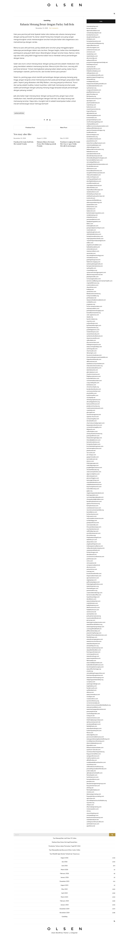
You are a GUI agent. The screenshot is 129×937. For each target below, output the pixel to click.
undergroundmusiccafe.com (95, 822)
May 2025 (64, 889)
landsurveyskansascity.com (95, 648)
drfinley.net (90, 788)
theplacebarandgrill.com (94, 537)
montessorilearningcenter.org (95, 752)
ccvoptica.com (91, 682)
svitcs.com (90, 561)
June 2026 (64, 865)
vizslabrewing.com (92, 215)
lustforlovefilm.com (92, 395)
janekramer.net (91, 450)
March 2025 (64, 897)
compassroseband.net (93, 565)
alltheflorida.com (92, 760)
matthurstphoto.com (93, 758)
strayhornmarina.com (93, 374)
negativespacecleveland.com (95, 493)
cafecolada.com (91, 340)
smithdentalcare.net (93, 819)
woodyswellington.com (94, 724)
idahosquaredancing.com (94, 202)
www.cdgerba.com (92, 735)
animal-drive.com (92, 569)
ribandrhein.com (92, 287)
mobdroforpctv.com (93, 332)
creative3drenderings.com (94, 593)
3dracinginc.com (91, 353)
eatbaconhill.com (92, 60)
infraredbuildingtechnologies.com (97, 158)
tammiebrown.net (92, 459)
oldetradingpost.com (93, 147)
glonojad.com (91, 412)
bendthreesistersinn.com (94, 501)
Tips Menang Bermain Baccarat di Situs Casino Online (64, 850)
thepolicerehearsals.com (94, 359)
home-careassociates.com (94, 306)
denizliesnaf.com (92, 554)
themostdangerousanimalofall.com (97, 357)
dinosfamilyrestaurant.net (94, 156)
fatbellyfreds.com (92, 726)
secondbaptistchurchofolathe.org (97, 800)
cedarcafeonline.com (93, 45)
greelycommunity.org (93, 406)
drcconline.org (91, 535)
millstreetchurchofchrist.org (95, 766)
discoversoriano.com (93, 342)
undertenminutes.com (93, 50)
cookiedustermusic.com (94, 508)
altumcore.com (91, 567)
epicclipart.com (91, 101)
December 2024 (64, 908)
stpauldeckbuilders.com (94, 650)
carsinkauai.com (91, 764)
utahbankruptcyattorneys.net (96, 196)
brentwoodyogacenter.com (95, 675)
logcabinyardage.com (93, 597)
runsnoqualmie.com (93, 654)
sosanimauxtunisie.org (93, 109)
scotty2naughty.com (93, 419)
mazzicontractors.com (93, 718)
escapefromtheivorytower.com (96, 173)
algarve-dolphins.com (93, 474)
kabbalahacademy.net (93, 247)
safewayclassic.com (92, 73)
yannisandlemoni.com (93, 219)
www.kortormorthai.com (94, 641)
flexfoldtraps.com (92, 637)
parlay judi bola (19, 113)
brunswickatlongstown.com (95, 446)
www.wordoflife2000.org (94, 200)
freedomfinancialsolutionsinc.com (97, 635)
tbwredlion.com (91, 745)
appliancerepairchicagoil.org (95, 77)
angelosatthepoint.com (94, 544)
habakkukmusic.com (93, 610)
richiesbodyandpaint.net (94, 33)
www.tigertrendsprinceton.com (96, 622)
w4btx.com (90, 243)
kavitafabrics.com (92, 512)
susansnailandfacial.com (94, 618)
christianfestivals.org (93, 469)
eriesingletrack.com (92, 226)
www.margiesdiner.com (93, 658)
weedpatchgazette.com (94, 221)
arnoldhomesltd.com (93, 183)
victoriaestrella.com (92, 525)
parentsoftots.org (92, 590)
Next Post (63, 127)
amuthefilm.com (92, 393)
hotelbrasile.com (92, 132)
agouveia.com (91, 798)
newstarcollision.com (93, 251)
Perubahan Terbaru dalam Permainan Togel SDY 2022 (64, 846)
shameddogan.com (92, 588)
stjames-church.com (93, 416)
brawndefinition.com (93, 378)
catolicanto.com (91, 291)
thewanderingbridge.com (94, 438)
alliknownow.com (92, 361)
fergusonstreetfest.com (94, 754)
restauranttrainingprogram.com (96, 272)
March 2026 (64, 869)
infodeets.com (91, 39)
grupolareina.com (92, 141)
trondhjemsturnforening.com (95, 741)
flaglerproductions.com (94, 376)
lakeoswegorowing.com (94, 794)
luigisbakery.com (92, 686)
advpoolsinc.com (92, 542)
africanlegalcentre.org (93, 402)
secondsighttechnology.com (95, 255)
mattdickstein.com (92, 603)
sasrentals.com (91, 253)
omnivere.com (91, 52)
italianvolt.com (91, 211)
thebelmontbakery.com (94, 71)
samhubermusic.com (93, 824)
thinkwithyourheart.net (94, 194)
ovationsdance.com (92, 285)
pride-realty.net (91, 771)
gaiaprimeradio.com (93, 457)
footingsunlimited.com (93, 652)
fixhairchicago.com (92, 552)
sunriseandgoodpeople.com (95, 497)
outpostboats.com (92, 323)
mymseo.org (90, 802)
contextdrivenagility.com (94, 427)
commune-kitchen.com (93, 391)
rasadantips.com (92, 54)
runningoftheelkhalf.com (94, 629)
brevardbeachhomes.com (94, 170)
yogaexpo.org (91, 304)
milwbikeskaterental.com (94, 484)
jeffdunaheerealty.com (93, 631)
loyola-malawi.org (92, 319)
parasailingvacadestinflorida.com (96, 769)
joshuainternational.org (94, 616)
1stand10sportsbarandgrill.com (96, 240)
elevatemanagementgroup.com (96, 783)
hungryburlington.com (93, 444)
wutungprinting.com (93, 480)
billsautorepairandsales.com (95, 747)
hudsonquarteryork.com (94, 730)
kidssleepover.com (92, 64)
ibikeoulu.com (91, 429)
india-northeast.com (93, 177)
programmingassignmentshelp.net (97, 62)
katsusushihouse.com (93, 404)
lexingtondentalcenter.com (95, 266)
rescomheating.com (93, 813)
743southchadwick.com (94, 175)
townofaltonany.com (93, 489)
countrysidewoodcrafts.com (95, 75)
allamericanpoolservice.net (95, 274)
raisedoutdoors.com (93, 192)
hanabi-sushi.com (92, 688)
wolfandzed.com (91, 690)
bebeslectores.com (92, 151)
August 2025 (64, 885)
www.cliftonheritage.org (94, 669)
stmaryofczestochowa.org (94, 433)
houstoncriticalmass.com (94, 355)
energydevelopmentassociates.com (97, 164)
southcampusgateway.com (95, 122)
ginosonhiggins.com (93, 478)
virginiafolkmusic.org (93, 283)
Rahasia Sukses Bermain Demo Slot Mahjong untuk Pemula (46, 144)
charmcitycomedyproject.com (96, 423)
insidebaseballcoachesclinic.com (96, 762)
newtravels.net (91, 67)
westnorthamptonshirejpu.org (96, 130)
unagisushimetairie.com (94, 90)
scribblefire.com (91, 302)
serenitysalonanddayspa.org (95, 43)
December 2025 (64, 881)
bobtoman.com (91, 107)
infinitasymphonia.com (93, 399)
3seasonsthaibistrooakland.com (96, 300)
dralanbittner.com (92, 217)
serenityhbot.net (92, 614)
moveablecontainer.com (94, 139)
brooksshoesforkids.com (94, 573)
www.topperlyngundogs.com (95, 626)
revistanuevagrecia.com (94, 414)
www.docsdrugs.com (93, 656)
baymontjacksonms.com (94, 486)
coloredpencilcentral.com (94, 185)
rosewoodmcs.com (92, 699)
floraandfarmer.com (92, 166)
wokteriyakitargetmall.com (95, 264)
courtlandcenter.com (93, 529)
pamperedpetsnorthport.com (95, 228)
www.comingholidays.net (94, 346)
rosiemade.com (91, 230)
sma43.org (90, 671)
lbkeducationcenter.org (93, 293)
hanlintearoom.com (92, 777)
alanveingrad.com (92, 476)
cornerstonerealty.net (93, 703)
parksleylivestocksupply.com (95, 310)
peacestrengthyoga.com (94, 633)
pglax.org (89, 491)
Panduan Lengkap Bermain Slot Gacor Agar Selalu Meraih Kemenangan (70, 144)
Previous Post (30, 127)
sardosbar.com (91, 209)
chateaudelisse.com (92, 124)
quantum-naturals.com (93, 749)
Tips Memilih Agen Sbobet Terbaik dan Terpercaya (65, 854)
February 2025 (64, 901)
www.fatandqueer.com (93, 643)
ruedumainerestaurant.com (95, 408)
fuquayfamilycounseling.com (95, 796)
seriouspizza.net (91, 563)
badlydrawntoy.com (93, 605)
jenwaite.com (91, 781)
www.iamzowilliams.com (94, 707)
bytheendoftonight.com (94, 325)
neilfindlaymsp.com (92, 531)
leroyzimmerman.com (93, 786)
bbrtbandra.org (91, 96)
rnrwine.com (90, 792)
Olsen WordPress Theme (59, 933)
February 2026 (64, 873)
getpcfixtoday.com (92, 94)
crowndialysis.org (92, 270)
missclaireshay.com (92, 26)
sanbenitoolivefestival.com (95, 336)
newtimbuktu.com (92, 56)
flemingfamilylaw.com (93, 790)
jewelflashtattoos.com (93, 92)
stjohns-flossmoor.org (93, 503)
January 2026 (64, 877)
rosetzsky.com (91, 410)
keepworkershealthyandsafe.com (97, 84)
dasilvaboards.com (92, 370)
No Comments (53, 28)
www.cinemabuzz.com (93, 694)
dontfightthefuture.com (94, 181)
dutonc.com (90, 461)
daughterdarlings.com (93, 37)
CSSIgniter (74, 933)
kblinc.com (90, 223)
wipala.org (90, 317)
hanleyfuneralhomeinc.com (95, 236)
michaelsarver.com (92, 257)
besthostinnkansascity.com (95, 817)
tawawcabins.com (92, 204)
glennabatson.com (92, 372)
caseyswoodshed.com (93, 550)
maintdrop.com (91, 105)
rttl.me (89, 811)
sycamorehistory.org (93, 701)
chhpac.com (90, 805)
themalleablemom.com (93, 440)
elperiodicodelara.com (93, 30)
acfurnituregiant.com (93, 47)
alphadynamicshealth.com (94, 773)
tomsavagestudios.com (94, 279)
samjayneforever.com (93, 756)
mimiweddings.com (92, 815)
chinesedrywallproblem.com (95, 499)
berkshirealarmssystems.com (95, 213)
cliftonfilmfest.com (92, 187)
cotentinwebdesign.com (94, 145)
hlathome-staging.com (93, 262)
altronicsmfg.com (92, 58)
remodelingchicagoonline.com (96, 673)
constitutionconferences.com (95, 556)
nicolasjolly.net (91, 397)
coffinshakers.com (92, 431)
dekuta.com (90, 692)
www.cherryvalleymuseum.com (96, 143)
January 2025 (64, 905)
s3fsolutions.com (92, 168)
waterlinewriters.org (93, 586)
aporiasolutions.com (93, 578)
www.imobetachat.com (93, 601)
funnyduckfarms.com (93, 779)
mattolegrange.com (93, 465)
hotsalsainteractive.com (94, 41)
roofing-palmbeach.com (94, 179)
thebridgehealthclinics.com (95, 584)
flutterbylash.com (92, 775)
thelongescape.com (92, 463)
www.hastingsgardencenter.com (96, 709)
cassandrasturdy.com (93, 334)
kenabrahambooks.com (94, 389)
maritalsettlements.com (94, 482)
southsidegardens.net (93, 713)
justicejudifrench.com (93, 436)
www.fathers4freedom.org (94, 624)
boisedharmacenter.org (94, 313)
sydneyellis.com (91, 268)
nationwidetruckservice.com (95, 518)
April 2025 (64, 893)
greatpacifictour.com (93, 522)
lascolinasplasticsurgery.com (95, 667)
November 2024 (64, 912)
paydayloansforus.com (93, 69)
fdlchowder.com (91, 660)
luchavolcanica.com (92, 514)
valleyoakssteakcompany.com (96, 548)
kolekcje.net (90, 289)
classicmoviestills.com (93, 338)
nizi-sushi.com (91, 452)
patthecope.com (91, 559)
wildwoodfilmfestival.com (94, 128)
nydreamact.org (91, 88)
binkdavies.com (91, 385)
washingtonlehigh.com (93, 684)
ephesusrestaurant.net (93, 722)
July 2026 (64, 862)
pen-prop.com (91, 620)
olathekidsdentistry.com (94, 234)
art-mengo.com (91, 455)
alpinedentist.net (92, 113)
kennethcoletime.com (93, 442)
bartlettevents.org (92, 137)
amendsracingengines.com (95, 639)
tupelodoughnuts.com (93, 232)
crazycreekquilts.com (93, 383)
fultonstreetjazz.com (93, 134)
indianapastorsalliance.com (95, 546)
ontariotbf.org (91, 79)
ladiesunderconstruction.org (95, 149)
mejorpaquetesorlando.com (95, 238)
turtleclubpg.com (92, 520)
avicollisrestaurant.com (93, 533)
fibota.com (90, 732)
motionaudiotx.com (93, 809)
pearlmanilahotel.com (93, 103)
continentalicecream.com (94, 380)
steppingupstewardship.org (95, 679)
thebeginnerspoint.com (94, 344)
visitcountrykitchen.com (94, 472)
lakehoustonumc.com (93, 607)
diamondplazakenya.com (94, 743)
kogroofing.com (91, 111)
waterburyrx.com (92, 539)
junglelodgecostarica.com (94, 467)
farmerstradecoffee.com (94, 595)
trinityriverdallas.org (93, 296)
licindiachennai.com (92, 35)
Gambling (47, 20)
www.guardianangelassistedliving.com (98, 739)
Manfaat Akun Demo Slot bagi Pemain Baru (64, 842)
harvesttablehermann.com (95, 160)
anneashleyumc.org (92, 646)
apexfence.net (91, 826)
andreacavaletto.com (93, 308)
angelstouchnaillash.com (94, 245)
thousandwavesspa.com (94, 527)
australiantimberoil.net (93, 154)
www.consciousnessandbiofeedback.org (99, 705)
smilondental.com (92, 249)
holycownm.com (92, 516)
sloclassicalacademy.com (94, 368)
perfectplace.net (91, 298)
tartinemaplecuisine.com (94, 448)
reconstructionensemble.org (95, 510)
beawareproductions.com (94, 425)
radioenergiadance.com (94, 115)
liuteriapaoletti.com (92, 495)
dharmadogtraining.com (94, 807)
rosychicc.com (91, 321)
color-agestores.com (93, 315)
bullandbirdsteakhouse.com (95, 665)
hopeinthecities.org (92, 327)
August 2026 (64, 858)
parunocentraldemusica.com (95, 737)
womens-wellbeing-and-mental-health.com (99, 281)
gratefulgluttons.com (93, 330)
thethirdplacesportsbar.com (95, 720)
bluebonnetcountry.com (94, 98)
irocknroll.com (91, 198)
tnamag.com (90, 571)
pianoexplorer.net (92, 711)
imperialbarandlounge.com (95, 190)
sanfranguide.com (92, 349)
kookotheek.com (92, 117)
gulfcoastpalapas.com (93, 582)
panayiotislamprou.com (94, 120)
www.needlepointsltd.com (94, 663)
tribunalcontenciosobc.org (94, 366)
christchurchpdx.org (93, 387)
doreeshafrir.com (92, 421)
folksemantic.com (92, 207)
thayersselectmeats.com (94, 576)
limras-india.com (91, 28)
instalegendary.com (92, 81)
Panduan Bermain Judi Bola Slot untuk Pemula (23, 143)
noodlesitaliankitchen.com (94, 86)
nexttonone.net (91, 612)
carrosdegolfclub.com (93, 162)
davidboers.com (91, 599)
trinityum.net (91, 716)
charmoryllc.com (92, 351)
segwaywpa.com (92, 580)
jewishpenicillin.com (92, 276)
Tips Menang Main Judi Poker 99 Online (64, 838)
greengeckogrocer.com (93, 260)
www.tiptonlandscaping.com (95, 677)
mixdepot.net (91, 696)
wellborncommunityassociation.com (97, 126)
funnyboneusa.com (92, 506)
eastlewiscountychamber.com (95, 363)
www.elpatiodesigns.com (94, 728)
